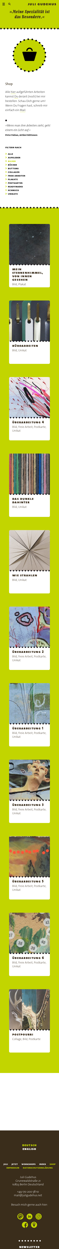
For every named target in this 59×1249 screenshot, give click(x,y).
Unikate (13, 193)
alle (10, 153)
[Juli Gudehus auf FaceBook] (25, 1225)
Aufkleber (14, 157)
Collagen (14, 172)
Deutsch (29, 1145)
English (29, 1149)
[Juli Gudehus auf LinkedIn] (29, 1217)
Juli (5, 1164)
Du (16, 96)
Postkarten (15, 182)
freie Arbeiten (16, 175)
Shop (53, 1164)
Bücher (12, 164)
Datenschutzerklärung (38, 1167)
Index (42, 1164)
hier (13, 92)
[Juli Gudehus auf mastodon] (20, 1217)
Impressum (12, 1167)
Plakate (13, 179)
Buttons (13, 168)
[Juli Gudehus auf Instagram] (39, 1217)
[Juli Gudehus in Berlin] (34, 1225)
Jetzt (14, 1164)
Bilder (12, 161)
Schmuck (13, 190)
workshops (28, 1164)
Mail (22, 110)
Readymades (15, 186)
